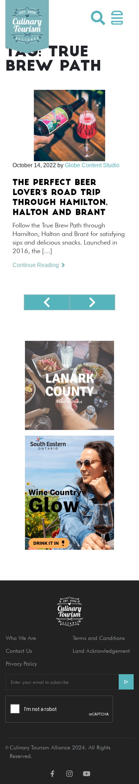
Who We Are (21, 638)
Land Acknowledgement (101, 650)
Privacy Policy (21, 663)
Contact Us (19, 650)
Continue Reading (36, 265)
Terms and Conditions (99, 638)
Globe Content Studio (92, 165)
